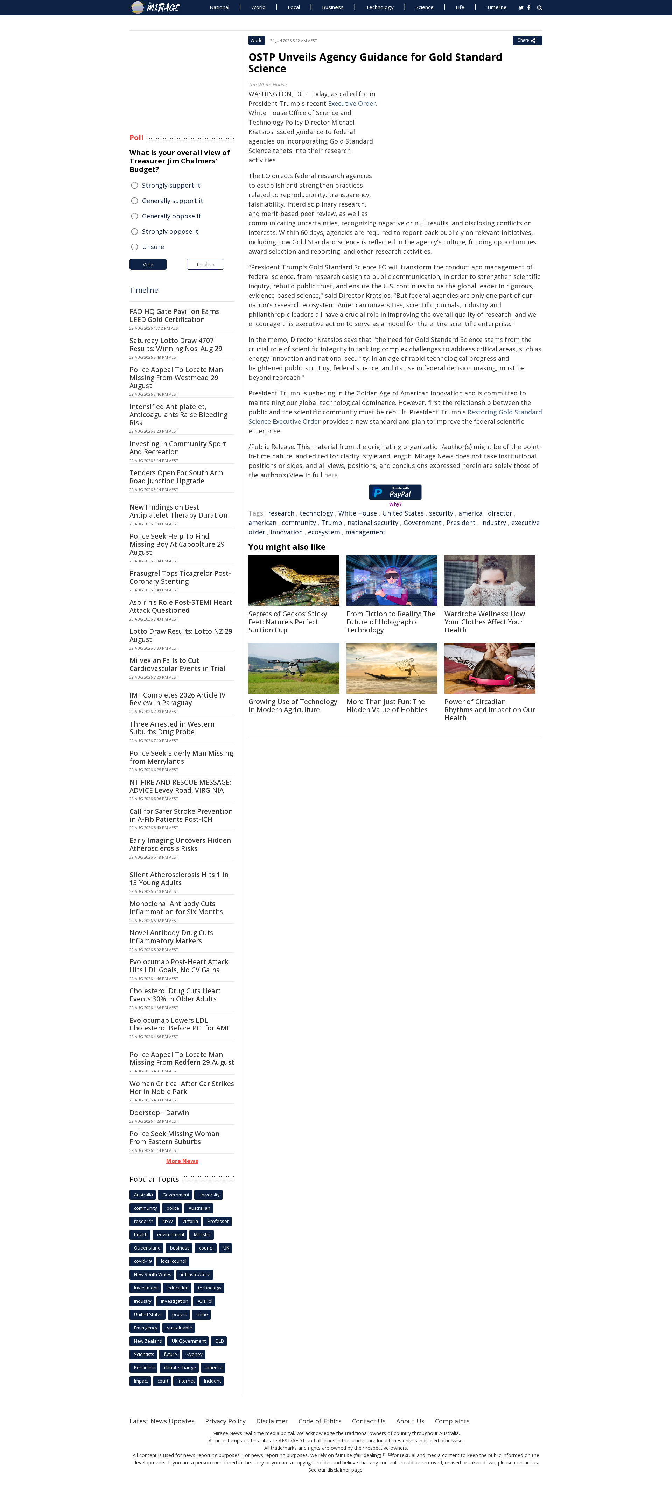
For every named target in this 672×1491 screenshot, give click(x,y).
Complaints (452, 1421)
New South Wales (153, 1274)
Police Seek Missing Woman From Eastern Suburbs (174, 1137)
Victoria (190, 1221)
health (141, 1234)
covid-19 (143, 1261)
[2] (390, 1454)
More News (182, 1161)
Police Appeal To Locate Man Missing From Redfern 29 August (182, 1058)
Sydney (195, 1354)
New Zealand (148, 1341)
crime (202, 1314)
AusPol (205, 1301)
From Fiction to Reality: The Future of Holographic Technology (390, 622)
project (179, 1314)
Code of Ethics (320, 1421)
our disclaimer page (340, 1469)
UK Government (189, 1341)
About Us (410, 1421)
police (173, 1208)
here (331, 475)
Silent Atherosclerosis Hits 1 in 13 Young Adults (179, 878)
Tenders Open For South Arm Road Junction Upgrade (176, 476)
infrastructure (195, 1274)
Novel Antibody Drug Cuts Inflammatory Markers (171, 936)
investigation (174, 1301)
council (206, 1248)
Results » (205, 264)
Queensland (147, 1248)
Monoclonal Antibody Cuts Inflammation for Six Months (176, 907)
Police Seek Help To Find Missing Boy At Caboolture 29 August (177, 544)
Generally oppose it (171, 216)
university (209, 1194)
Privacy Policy (225, 1421)
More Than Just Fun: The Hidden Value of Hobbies (387, 705)
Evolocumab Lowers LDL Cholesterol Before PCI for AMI (179, 1024)
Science (425, 7)
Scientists (144, 1354)
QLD (219, 1341)
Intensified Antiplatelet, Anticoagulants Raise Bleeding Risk (178, 414)
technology (316, 513)
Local (294, 7)
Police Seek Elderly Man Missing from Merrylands (181, 757)
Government (422, 522)
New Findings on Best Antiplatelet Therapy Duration (178, 511)
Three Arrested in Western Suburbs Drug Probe (172, 728)
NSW (168, 1221)
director (500, 513)
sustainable (179, 1327)
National (219, 7)
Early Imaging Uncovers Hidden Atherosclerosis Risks (180, 844)
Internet (186, 1381)
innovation (287, 532)
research (281, 513)
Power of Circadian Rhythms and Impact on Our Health (489, 709)
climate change (180, 1367)
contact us (526, 1462)
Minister (202, 1234)
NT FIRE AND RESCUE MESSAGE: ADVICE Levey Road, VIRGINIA (180, 786)
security (441, 513)
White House (357, 513)
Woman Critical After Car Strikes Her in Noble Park (182, 1087)
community (299, 522)
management (365, 532)
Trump (331, 522)
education (178, 1287)
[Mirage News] (159, 7)
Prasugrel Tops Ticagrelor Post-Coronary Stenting (180, 577)
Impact (141, 1381)
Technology (380, 7)
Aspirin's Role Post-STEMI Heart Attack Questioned (181, 606)
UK (226, 1248)
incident (212, 1381)
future (170, 1354)
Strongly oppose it (170, 231)
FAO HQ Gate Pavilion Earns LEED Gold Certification (174, 315)
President (461, 522)
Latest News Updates (162, 1421)
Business (333, 7)
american (262, 522)
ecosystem (324, 532)
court (163, 1381)
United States (403, 513)
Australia (143, 1194)
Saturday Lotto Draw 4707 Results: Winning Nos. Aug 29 (176, 344)
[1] (385, 1454)
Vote (148, 264)
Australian (199, 1208)
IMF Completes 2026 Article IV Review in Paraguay (178, 699)
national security (373, 522)
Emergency (146, 1327)
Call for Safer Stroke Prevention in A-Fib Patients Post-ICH (181, 815)
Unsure (153, 247)
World (258, 7)
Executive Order (352, 103)
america (470, 513)
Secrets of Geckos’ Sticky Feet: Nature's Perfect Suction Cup (287, 622)
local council (174, 1261)
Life (460, 7)
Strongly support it (171, 185)
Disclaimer (272, 1421)
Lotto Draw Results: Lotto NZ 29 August (181, 635)
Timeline (496, 7)
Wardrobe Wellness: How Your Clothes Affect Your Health (484, 622)
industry (493, 522)
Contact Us (369, 1421)
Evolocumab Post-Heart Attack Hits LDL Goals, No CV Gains (179, 965)
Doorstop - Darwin (159, 1112)
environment (170, 1234)
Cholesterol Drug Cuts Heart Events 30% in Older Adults (175, 994)
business (180, 1248)
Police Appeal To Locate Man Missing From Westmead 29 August (176, 377)
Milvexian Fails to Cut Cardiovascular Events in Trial (177, 664)
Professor (218, 1221)
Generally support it (172, 200)
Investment (146, 1287)
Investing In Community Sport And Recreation (178, 447)
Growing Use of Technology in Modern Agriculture (292, 705)
